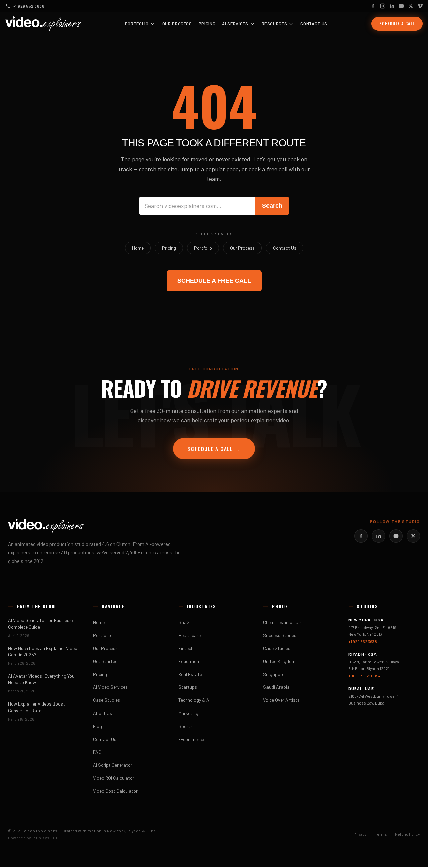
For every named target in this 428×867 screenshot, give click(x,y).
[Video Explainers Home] (43, 23)
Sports (185, 726)
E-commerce (191, 739)
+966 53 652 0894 (364, 675)
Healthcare (189, 635)
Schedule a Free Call (214, 280)
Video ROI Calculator (113, 778)
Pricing (207, 23)
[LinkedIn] (392, 6)
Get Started (105, 661)
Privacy (360, 834)
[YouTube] (401, 6)
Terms (381, 834)
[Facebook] (373, 6)
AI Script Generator (112, 765)
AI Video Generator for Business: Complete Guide (40, 623)
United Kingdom (279, 661)
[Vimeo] (420, 6)
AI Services (235, 23)
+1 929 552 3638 (362, 641)
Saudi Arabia (276, 687)
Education (188, 661)
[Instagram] (382, 6)
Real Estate (190, 674)
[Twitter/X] (413, 536)
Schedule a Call (397, 23)
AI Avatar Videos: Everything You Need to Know (41, 679)
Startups (187, 687)
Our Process (177, 23)
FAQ (97, 752)
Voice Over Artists (281, 700)
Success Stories (279, 635)
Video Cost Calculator (115, 791)
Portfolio (137, 23)
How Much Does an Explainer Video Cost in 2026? (42, 651)
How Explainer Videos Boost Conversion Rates (36, 707)
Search (272, 205)
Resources (274, 23)
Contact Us (313, 23)
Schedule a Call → (214, 448)
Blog (97, 726)
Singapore (273, 674)
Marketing (188, 713)
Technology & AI (194, 700)
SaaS (184, 622)
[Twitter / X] (410, 6)
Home (138, 248)
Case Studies (106, 700)
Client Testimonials (282, 622)
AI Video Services (110, 687)
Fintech (185, 648)
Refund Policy (407, 834)
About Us (102, 713)
